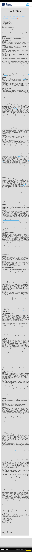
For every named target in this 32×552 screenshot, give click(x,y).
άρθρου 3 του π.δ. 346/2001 (24, 157)
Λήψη (7, 18)
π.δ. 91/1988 (15, 108)
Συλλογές (27, 5)
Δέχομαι (28, 550)
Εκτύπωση (15, 18)
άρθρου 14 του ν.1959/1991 (19, 450)
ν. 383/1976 (25, 480)
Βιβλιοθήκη (27, 4)
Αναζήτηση (27, 3)
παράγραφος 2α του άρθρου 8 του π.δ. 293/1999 (11, 220)
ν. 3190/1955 (10, 94)
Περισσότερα (21, 550)
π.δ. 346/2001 (10, 71)
